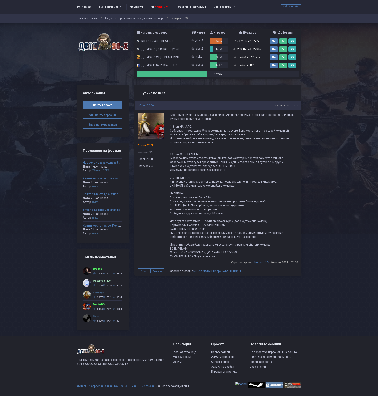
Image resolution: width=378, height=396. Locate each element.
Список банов (220, 361)
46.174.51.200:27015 (247, 65)
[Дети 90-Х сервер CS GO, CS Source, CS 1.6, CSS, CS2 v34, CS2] (103, 40)
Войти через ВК (104, 115)
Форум (138, 6)
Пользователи (220, 352)
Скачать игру (222, 6)
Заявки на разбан (222, 366)
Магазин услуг (182, 356)
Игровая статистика (224, 371)
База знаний (258, 366)
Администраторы (222, 356)
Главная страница (87, 18)
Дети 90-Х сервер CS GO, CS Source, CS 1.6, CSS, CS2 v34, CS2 (117, 386)
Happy (217, 271)
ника (95, 186)
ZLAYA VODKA (101, 170)
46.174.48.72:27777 (247, 40)
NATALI (207, 271)
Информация (109, 6)
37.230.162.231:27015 (247, 49)
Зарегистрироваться (102, 124)
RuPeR (197, 271)
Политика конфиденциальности (270, 356)
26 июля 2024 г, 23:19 (285, 105)
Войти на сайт (291, 6)
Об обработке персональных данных (273, 352)
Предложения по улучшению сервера (141, 18)
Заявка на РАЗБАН (193, 6)
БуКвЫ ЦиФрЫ (231, 271)
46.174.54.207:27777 (247, 57)
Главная (85, 6)
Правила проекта (261, 361)
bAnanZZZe (146, 105)
